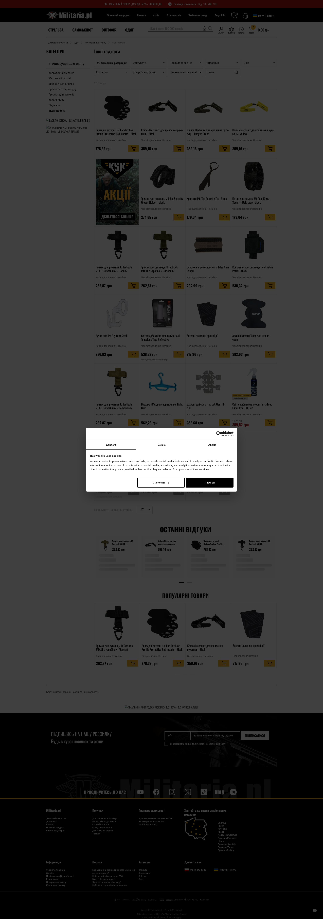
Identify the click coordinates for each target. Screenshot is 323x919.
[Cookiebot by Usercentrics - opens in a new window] (219, 433)
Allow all (210, 482)
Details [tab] (161, 444)
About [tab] (212, 444)
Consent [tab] (111, 444)
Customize (159, 482)
